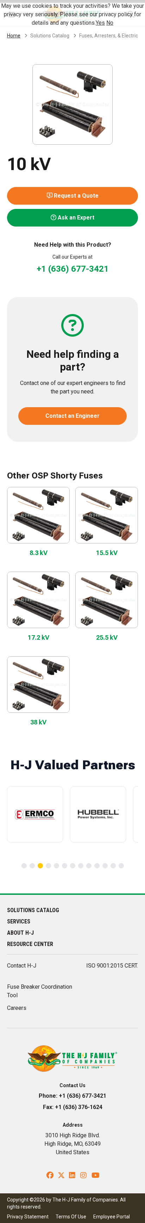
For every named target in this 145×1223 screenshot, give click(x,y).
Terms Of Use (71, 1216)
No (109, 22)
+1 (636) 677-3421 (73, 269)
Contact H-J (21, 965)
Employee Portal (111, 1216)
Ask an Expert (75, 217)
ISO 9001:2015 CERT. (112, 965)
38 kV (38, 722)
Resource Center (30, 944)
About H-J (20, 932)
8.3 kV (39, 552)
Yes (100, 22)
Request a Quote (75, 195)
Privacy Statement (28, 1216)
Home (13, 35)
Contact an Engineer (72, 415)
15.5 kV (107, 552)
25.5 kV (107, 637)
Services (18, 921)
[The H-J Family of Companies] (73, 1058)
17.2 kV (38, 637)
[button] (24, 865)
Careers (16, 1008)
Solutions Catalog (49, 35)
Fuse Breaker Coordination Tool (39, 991)
